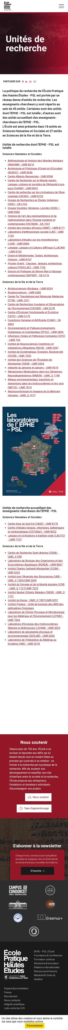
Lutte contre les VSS (14, 1008)
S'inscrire (36, 870)
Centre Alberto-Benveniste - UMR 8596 (30, 176)
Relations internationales (47, 967)
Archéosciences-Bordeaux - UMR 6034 (30, 288)
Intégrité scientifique (14, 1004)
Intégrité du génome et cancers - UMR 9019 (33, 367)
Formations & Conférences (48, 955)
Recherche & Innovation (46, 963)
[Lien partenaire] (18, 890)
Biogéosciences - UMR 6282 (24, 292)
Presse (7, 992)
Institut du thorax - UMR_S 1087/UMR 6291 (33, 600)
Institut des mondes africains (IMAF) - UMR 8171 (36, 227)
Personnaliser (35, 1025)
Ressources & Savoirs (45, 971)
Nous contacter (12, 1000)
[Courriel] (35, 81)
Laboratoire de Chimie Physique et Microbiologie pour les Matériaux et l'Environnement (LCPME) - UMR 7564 (36, 616)
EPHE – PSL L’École (44, 951)
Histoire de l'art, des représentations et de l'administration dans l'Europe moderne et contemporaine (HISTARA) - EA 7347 (32, 220)
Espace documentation (16, 988)
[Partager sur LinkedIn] (26, 81)
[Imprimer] (30, 81)
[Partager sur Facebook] (22, 81)
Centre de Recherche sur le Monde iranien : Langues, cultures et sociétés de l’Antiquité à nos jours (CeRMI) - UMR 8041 (36, 184)
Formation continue (44, 959)
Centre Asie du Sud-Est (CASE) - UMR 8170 (33, 523)
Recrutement (10, 996)
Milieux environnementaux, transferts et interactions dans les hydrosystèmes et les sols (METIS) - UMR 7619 (36, 383)
